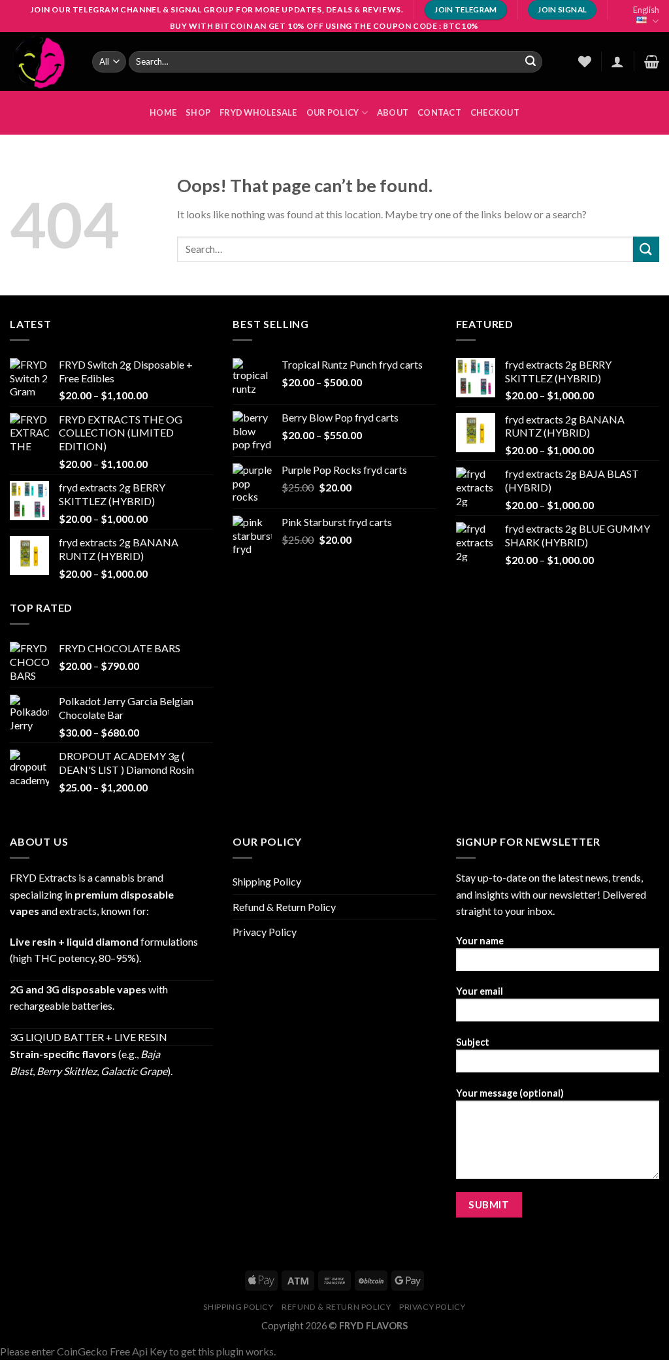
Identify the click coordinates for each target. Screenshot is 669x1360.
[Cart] (651, 61)
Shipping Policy (267, 881)
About (392, 112)
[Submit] (530, 61)
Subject (472, 1042)
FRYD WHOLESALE (258, 112)
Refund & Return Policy (284, 907)
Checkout (494, 112)
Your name (480, 940)
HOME (163, 112)
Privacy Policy (265, 931)
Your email (479, 991)
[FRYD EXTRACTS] (41, 61)
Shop (198, 112)
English (646, 10)
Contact (439, 112)
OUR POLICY (332, 112)
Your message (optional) (510, 1093)
